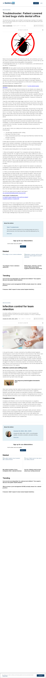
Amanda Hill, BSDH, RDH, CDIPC (10, 318)
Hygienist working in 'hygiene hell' (11, 198)
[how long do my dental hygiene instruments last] (9, 382)
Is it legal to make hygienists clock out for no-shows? (15, 197)
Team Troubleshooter (7, 25)
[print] (42, 29)
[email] (27, 29)
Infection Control (7, 9)
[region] (23, 675)
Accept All (40, 675)
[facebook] (19, 29)
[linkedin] (21, 29)
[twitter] (23, 29)
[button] (3, 3)
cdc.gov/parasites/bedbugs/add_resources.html (14, 193)
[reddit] (25, 29)
